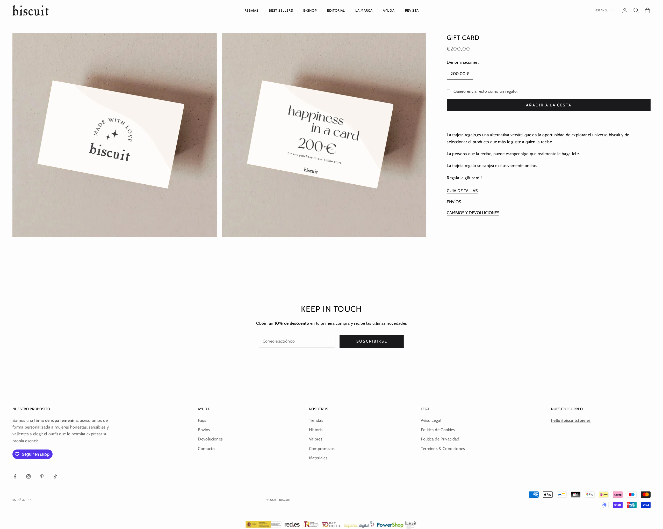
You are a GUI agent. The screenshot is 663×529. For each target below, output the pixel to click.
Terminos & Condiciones (443, 448)
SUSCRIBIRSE (371, 341)
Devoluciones (210, 439)
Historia (316, 429)
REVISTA (412, 10)
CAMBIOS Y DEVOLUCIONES (473, 212)
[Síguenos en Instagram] (28, 476)
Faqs (202, 420)
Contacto (206, 448)
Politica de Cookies (438, 429)
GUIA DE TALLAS (462, 190)
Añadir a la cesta (549, 105)
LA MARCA (363, 10)
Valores (315, 439)
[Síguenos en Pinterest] (42, 476)
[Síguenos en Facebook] (15, 476)
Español (602, 10)
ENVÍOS (454, 201)
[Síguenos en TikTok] (55, 476)
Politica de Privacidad (440, 439)
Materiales (318, 457)
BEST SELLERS (281, 10)
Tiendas (316, 420)
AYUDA (388, 10)
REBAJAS (251, 10)
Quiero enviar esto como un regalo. (485, 91)
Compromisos (322, 448)
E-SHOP (310, 10)
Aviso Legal (431, 420)
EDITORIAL (336, 10)
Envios (204, 429)
